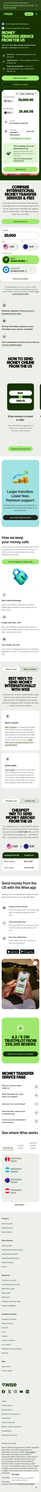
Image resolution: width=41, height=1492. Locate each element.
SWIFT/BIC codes (8, 1289)
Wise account (7, 1246)
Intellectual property (9, 1435)
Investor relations (8, 1340)
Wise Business (7, 1228)
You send (5, 230)
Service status (7, 1371)
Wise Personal (7, 1224)
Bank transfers (11, 727)
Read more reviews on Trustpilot (20, 1054)
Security (5, 1328)
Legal (4, 1401)
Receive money (7, 1262)
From (3, 241)
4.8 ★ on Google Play (17, 28)
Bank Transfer (12, 723)
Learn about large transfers (20, 518)
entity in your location (26, 1484)
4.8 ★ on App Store (16, 24)
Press (4, 1332)
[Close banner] (36, 5)
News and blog (7, 1323)
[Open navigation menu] (36, 14)
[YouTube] (21, 1392)
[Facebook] (3, 1392)
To (22, 241)
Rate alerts (6, 1297)
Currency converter (9, 1280)
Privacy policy (7, 1405)
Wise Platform (7, 1232)
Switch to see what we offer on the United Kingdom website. (18, 6)
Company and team (9, 1319)
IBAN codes (6, 1293)
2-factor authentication (12, 345)
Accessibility (6, 1431)
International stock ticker (11, 1284)
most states (30, 1452)
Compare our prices (20, 84)
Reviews (5, 1353)
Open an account (20, 78)
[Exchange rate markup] (25, 271)
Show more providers (20, 279)
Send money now (20, 221)
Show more (19, 1205)
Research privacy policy (11, 1414)
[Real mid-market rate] (26, 261)
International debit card (10, 1258)
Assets (4, 1267)
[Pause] (35, 963)
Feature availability (9, 1306)
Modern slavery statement (11, 1427)
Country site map (8, 1422)
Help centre (6, 1366)
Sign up (29, 14)
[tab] (11, 669)
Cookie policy (7, 1410)
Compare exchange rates (11, 1301)
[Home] (8, 14)
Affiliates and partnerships (12, 1349)
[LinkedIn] (27, 1392)
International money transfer (12, 1250)
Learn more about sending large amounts (22, 160)
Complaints (6, 1418)
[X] (9, 1392)
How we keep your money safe (20, 562)
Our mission (6, 1345)
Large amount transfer (10, 1254)
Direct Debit (10, 765)
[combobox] (8, 101)
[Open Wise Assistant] (36, 1487)
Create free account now (20, 449)
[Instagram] (15, 1392)
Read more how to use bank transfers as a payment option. (19, 742)
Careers (5, 1336)
